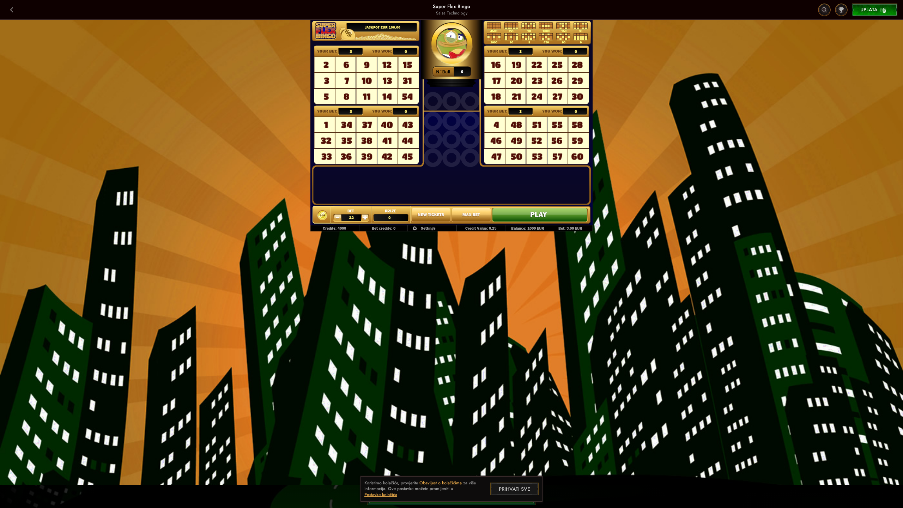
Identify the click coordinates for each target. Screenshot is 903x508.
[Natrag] (12, 10)
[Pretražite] (824, 10)
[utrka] (841, 10)
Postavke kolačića (380, 494)
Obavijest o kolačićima (440, 483)
